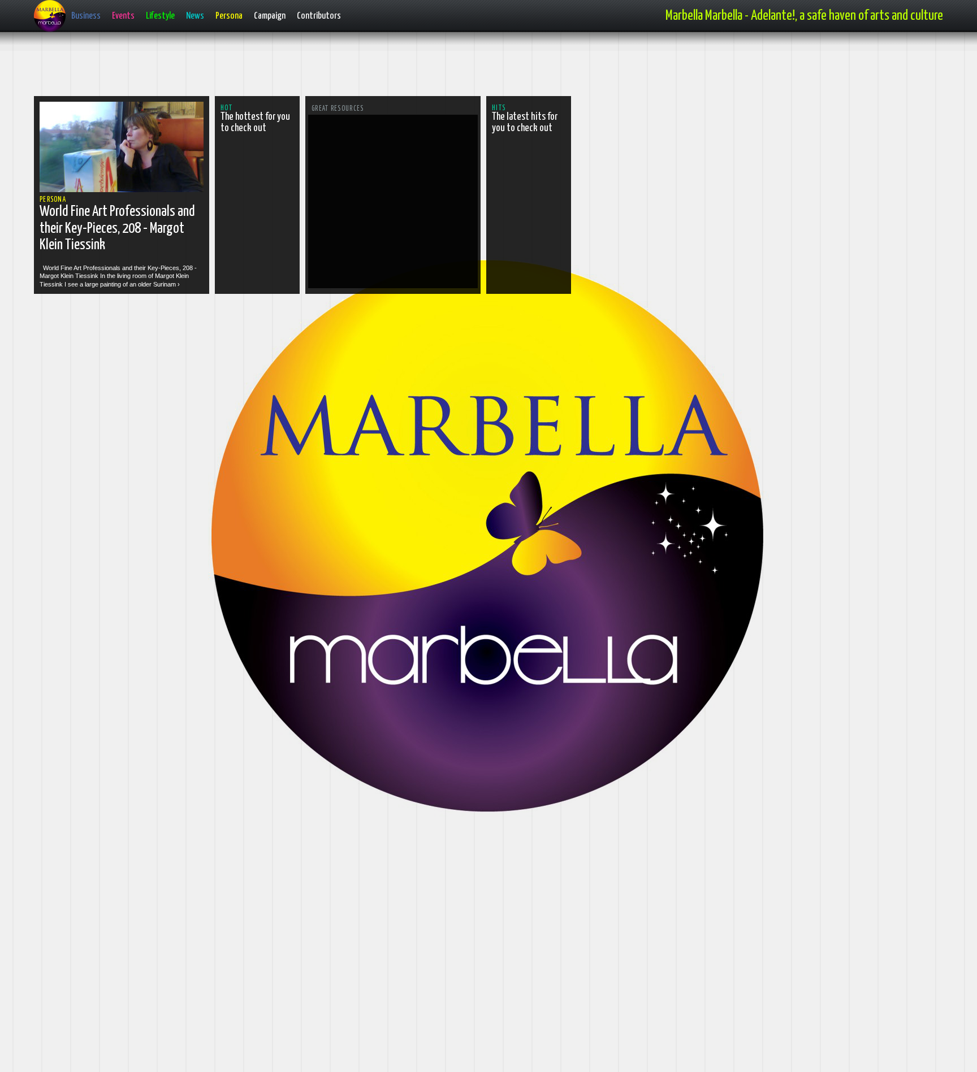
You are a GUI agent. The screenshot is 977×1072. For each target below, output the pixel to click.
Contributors (319, 16)
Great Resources (338, 108)
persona (53, 199)
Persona (229, 16)
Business (86, 16)
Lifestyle (160, 16)
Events (123, 16)
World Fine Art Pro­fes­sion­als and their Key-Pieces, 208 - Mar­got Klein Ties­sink (117, 228)
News (195, 16)
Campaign (270, 16)
